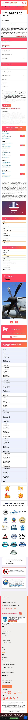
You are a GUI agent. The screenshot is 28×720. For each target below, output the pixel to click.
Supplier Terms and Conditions (8, 672)
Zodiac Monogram (6, 265)
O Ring (3, 135)
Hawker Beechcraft (19, 6)
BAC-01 (4, 349)
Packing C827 (5, 163)
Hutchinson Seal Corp (6, 152)
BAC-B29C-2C (5, 431)
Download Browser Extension (10, 613)
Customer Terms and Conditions (8, 670)
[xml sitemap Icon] (3, 651)
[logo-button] (14, 3)
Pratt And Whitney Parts (6, 631)
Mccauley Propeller (6, 260)
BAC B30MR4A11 (6, 438)
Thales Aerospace (6, 258)
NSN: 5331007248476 (6, 136)
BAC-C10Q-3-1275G (6, 457)
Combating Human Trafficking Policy (9, 664)
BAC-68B (4, 390)
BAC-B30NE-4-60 (6, 442)
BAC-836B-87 (5, 420)
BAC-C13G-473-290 (6, 468)
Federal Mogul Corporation (7, 143)
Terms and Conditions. (11, 94)
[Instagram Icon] (3, 698)
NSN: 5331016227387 (6, 165)
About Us (4, 628)
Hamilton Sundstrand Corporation (9, 263)
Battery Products (5, 633)
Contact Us (4, 645)
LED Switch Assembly (6, 640)
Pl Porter (4, 254)
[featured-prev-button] (11, 322)
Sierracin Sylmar (6, 250)
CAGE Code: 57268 (5, 138)
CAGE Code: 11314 (5, 157)
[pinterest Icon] (17, 698)
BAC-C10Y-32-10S (6, 461)
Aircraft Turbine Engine (6, 642)
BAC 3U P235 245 (6, 379)
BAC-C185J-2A (5, 476)
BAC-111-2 (5, 360)
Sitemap (3, 649)
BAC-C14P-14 (5, 472)
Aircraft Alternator (5, 638)
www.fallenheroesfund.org (16, 585)
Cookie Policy (4, 659)
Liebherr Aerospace (6, 269)
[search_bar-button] (23, 2)
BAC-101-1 (5, 356)
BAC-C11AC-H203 (6, 465)
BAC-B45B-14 (5, 446)
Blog (3, 647)
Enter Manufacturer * (6, 45)
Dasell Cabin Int (6, 256)
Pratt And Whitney (6, 267)
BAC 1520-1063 (6, 367)
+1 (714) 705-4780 (10, 608)
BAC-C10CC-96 (6, 450)
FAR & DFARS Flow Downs (7, 680)
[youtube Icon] (14, 698)
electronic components (10, 184)
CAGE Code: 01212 (5, 147)
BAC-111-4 (5, 364)
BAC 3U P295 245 (6, 382)
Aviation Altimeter (5, 635)
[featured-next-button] (16, 322)
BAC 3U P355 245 (6, 386)
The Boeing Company (6, 162)
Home (3, 6)
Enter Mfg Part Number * (6, 41)
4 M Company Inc (5, 133)
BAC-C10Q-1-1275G (6, 453)
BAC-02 (4, 352)
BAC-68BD (5, 401)
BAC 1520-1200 (6, 371)
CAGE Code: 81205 (5, 167)
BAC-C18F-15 (5, 480)
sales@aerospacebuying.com (13, 605)
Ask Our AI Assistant (7, 686)
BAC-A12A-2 (5, 423)
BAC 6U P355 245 (6, 416)
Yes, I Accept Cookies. (14, 718)
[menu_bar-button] (25, 3)
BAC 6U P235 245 (6, 412)
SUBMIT (7, 105)
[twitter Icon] (7, 698)
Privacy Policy (4, 657)
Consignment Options (6, 682)
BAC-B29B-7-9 (5, 427)
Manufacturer (12, 6)
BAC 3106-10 (5, 375)
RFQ (22, 135)
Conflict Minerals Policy (6, 662)
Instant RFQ (4, 677)
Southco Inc (5, 252)
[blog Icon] (10, 698)
